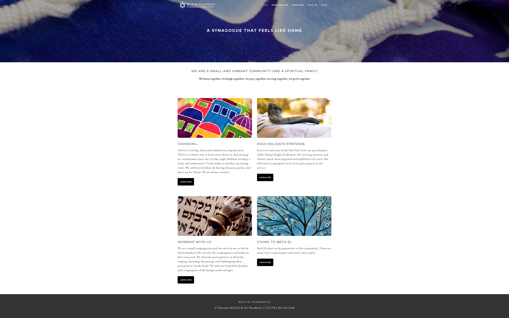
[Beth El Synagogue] (197, 9)
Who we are (280, 5)
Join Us (313, 5)
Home (264, 5)
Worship (298, 5)
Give (324, 5)
